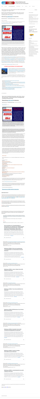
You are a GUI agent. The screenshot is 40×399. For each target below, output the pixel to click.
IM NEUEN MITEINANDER (31, 47)
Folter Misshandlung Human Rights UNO (33, 45)
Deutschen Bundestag (7, 80)
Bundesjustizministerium (19, 87)
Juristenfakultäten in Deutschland (11, 89)
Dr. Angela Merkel (12, 58)
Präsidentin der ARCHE (9, 64)
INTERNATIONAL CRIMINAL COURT (9, 85)
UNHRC (12, 83)
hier (8, 206)
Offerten (26, 6)
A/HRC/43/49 (9, 16)
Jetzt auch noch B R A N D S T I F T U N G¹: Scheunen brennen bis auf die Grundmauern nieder (33, 15)
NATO (22, 6)
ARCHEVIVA (5, 6)
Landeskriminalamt (15, 84)
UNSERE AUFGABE (31, 17)
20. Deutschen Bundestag (10, 59)
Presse (29, 6)
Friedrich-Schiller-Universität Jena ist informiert (12, 343)
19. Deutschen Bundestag (21, 58)
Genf (10, 81)
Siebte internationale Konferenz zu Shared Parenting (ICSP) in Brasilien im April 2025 (33, 19)
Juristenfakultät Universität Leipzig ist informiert (12, 363)
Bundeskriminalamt (9, 84)
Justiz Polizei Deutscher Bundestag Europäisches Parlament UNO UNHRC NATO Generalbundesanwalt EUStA (33, 49)
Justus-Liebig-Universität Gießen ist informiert (12, 263)
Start (2, 6)
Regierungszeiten (7, 58)
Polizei (18, 84)
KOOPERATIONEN (18, 6)
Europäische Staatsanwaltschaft (9, 88)
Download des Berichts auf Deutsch (9, 181)
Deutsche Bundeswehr (12, 6)
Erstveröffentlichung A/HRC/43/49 (6, 23)
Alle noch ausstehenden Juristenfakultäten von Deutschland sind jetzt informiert (16, 241)
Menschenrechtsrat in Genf (8, 83)
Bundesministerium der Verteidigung (12, 87)
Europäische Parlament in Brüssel (15, 80)
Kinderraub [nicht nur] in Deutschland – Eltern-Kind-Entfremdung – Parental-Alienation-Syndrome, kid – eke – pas (33, 52)
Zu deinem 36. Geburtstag (32, 23)
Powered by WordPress (4, 395)
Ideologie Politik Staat (31, 46)
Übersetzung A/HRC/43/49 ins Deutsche (10, 189)
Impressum (33, 6)
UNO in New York (7, 81)
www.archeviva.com (20, 2)
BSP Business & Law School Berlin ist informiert (12, 302)
